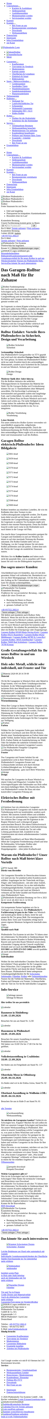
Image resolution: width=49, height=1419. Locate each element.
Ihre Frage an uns (19, 25)
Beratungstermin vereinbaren (24, 28)
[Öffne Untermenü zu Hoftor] (13, 116)
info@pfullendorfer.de (17, 1329)
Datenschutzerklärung (16, 1392)
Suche (19, 54)
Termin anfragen (19, 228)
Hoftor (9, 116)
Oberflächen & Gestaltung (23, 74)
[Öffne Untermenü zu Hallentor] (16, 99)
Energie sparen (18, 71)
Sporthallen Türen (19, 86)
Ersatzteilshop (13, 145)
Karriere (10, 20)
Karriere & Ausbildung (22, 8)
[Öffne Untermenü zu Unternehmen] (19, 6)
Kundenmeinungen (18, 256)
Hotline (17, 52)
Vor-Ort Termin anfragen (22, 1407)
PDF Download (8, 1206)
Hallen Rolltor (18, 113)
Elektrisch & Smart (20, 76)
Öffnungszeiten (7, 1162)
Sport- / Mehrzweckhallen (18, 81)
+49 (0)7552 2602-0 (10, 236)
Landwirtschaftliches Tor (22, 103)
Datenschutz (12, 35)
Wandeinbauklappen (21, 89)
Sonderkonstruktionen (21, 91)
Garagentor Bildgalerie (16, 1343)
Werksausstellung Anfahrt (18, 1372)
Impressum (11, 38)
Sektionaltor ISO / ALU (22, 111)
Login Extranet (24, 1399)
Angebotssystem (38, 1399)
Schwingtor (35, 974)
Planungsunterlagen (20, 93)
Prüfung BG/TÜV (14, 1380)
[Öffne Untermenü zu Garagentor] (17, 62)
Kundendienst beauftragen (23, 133)
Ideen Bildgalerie (10, 254)
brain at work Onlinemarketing (14, 1416)
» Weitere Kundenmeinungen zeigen (24, 248)
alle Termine (6, 1108)
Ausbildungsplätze (20, 13)
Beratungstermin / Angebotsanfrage (22, 1370)
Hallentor (11, 98)
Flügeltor (16, 976)
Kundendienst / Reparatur (18, 1377)
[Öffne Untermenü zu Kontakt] (14, 23)
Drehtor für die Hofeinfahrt (23, 118)
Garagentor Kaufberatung (18, 1336)
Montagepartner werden (22, 15)
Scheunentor (17, 106)
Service (10, 123)
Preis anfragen (33, 228)
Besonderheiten (7, 253)
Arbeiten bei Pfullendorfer (18, 1348)
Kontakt (10, 23)
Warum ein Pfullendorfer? (28, 261)
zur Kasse (11, 43)
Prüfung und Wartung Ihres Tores (26, 135)
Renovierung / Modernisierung (20, 1375)
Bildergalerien (18, 79)
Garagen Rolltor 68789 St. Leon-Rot (29, 637)
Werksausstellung (19, 33)
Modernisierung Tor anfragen (24, 130)
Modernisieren (18, 69)
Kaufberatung (18, 64)
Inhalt (21, 1402)
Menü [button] (9, 57)
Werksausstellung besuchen (24, 128)
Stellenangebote (19, 11)
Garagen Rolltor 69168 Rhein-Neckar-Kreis (20, 632)
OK (34, 226)
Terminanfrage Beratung (22, 125)
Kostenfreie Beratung (11, 232)
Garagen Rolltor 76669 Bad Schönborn (21, 640)
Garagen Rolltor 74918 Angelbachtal (17, 639)
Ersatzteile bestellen (15, 1346)
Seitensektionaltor (39, 976)
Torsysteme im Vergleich (22, 66)
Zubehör (13, 261)
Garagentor (11, 61)
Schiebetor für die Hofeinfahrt (25, 121)
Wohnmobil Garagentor (22, 108)
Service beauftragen (25, 1412)
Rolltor (24, 976)
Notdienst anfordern (19, 1414)
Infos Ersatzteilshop (15, 40)
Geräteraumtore (18, 84)
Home (9, 3)
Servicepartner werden (21, 18)
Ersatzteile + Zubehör (21, 138)
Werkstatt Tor (18, 101)
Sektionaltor (6, 976)
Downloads (17, 30)
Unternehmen (12, 6)
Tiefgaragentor (13, 96)
